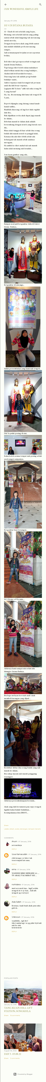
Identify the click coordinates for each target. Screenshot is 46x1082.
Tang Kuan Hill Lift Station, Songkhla (18, 1009)
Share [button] (6, 825)
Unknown (16, 917)
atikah (11, 829)
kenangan (24, 829)
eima (14, 869)
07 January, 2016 (24, 841)
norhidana (16, 884)
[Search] (40, 4)
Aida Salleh (16, 902)
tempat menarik (34, 829)
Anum (14, 841)
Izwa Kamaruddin (19, 854)
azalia (17, 829)
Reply (14, 849)
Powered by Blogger (25, 1074)
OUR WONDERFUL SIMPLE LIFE (21, 9)
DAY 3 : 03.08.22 (12, 1054)
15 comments (15, 1015)
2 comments (15, 1058)
